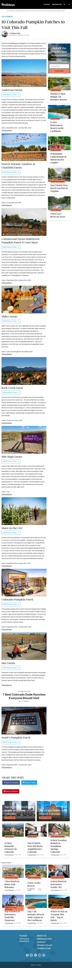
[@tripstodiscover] (31, 955)
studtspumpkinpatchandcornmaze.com (15, 732)
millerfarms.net (28, 311)
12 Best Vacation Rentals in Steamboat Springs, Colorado (59, 846)
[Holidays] (39, 955)
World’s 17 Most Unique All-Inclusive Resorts (58, 97)
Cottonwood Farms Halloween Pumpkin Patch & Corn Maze (20, 240)
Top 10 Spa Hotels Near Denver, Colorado (53, 812)
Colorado (7, 17)
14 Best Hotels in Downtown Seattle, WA (58, 884)
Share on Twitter (30, 782)
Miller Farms (9, 316)
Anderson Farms (12, 90)
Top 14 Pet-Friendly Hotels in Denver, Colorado (16, 810)
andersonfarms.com (25, 85)
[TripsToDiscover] (27, 955)
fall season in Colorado (17, 43)
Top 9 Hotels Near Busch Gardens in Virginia (59, 188)
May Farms (8, 663)
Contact (41, 942)
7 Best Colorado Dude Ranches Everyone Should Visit (24, 696)
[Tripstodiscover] (35, 955)
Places (23, 936)
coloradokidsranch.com (29, 595)
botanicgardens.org (39, 159)
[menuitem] (47, 4)
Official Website (7, 130)
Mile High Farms (24, 452)
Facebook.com (21, 658)
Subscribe (59, 71)
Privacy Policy (44, 945)
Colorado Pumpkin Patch (17, 599)
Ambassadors (44, 939)
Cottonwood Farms (27, 234)
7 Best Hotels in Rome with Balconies (12, 884)
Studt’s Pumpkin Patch (16, 737)
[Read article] (59, 83)
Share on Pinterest (11, 791)
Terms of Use (44, 948)
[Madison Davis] (4, 34)
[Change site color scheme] (69, 4)
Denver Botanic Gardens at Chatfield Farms (18, 165)
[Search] (64, 4)
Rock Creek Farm (25, 383)
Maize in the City (12, 528)
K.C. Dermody (25, 701)
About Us (41, 936)
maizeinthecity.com (25, 523)
